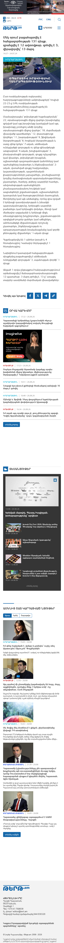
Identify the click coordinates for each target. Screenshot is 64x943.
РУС (41, 19)
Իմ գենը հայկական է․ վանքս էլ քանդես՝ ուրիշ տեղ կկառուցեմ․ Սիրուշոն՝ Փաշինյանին (29, 647)
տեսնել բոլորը (11, 424)
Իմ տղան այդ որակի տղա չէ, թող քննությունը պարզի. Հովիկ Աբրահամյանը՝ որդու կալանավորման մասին (31, 414)
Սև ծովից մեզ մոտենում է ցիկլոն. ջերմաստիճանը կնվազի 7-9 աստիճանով (29, 729)
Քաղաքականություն (13, 765)
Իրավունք (8, 366)
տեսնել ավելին (12, 834)
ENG (48, 19)
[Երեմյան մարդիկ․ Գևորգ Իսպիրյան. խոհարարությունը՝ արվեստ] (32, 491)
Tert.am (12, 28)
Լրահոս (47, 27)
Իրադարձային (14, 59)
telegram (46, 296)
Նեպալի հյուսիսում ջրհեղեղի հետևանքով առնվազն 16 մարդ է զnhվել (31, 387)
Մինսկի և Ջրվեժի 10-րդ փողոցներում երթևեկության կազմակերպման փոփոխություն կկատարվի (30, 400)
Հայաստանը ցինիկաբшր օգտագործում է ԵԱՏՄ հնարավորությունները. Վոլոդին (27, 818)
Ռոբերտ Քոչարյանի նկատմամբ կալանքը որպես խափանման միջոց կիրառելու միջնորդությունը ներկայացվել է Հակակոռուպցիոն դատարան (27, 372)
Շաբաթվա (25, 615)
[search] (59, 19)
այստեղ (21, 926)
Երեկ (15, 615)
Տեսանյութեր (20, 469)
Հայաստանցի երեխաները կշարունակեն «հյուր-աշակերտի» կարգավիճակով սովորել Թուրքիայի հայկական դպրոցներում (28, 323)
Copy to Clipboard (53, 296)
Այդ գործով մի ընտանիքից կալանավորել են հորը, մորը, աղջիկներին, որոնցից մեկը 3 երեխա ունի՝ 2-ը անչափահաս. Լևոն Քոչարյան (31, 687)
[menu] (59, 28)
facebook (30, 296)
